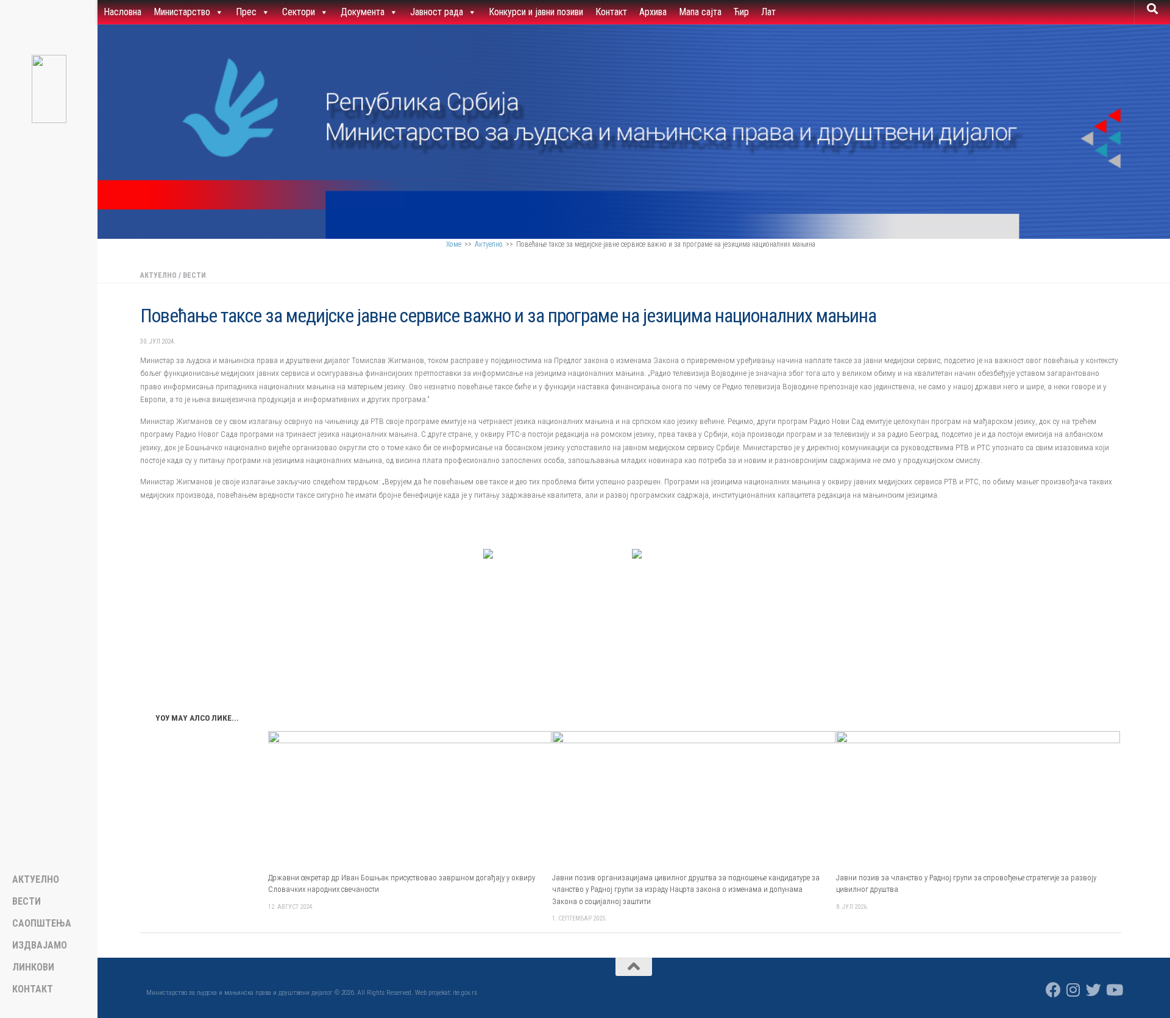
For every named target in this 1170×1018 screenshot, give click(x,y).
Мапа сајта (700, 12)
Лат (768, 12)
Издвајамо (39, 945)
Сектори (298, 12)
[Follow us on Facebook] (1053, 989)
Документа (363, 12)
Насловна (122, 12)
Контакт (611, 12)
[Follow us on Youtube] (1113, 989)
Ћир (741, 12)
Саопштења (41, 923)
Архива (653, 12)
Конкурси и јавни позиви (536, 12)
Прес (246, 12)
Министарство (182, 12)
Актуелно (489, 244)
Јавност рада (436, 12)
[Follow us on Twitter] (1093, 989)
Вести (194, 275)
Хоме (453, 244)
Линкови (33, 967)
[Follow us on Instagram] (1073, 989)
